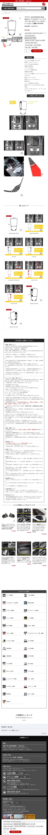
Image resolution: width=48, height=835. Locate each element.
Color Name (28, 33)
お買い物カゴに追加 (37, 50)
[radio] (30, 36)
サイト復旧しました (14, 730)
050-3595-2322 (13, 781)
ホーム (3, 11)
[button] (20, 18)
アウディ (6, 11)
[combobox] (28, 8)
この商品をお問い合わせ (35, 95)
